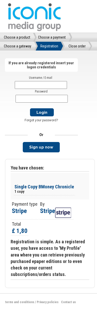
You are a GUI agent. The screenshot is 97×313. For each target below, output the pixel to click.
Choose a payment (52, 37)
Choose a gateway (17, 46)
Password (41, 91)
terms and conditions (19, 302)
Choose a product (17, 37)
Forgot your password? (41, 120)
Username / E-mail (40, 78)
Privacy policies (47, 302)
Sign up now (41, 147)
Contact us (68, 302)
